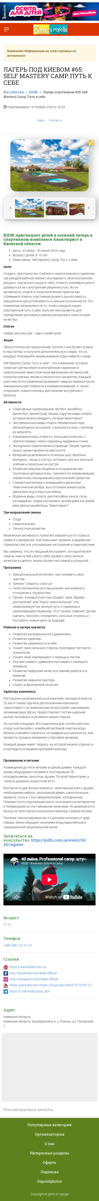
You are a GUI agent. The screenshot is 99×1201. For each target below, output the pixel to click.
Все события (13, 92)
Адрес (41, 120)
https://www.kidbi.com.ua (27, 967)
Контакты (55, 120)
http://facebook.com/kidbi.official (33, 973)
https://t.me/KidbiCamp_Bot (29, 991)
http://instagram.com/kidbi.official (33, 979)
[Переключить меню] (6, 29)
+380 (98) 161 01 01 (17, 945)
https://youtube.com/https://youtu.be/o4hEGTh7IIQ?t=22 (50, 985)
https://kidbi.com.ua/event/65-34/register (45, 842)
